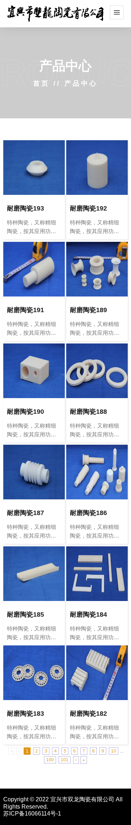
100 (50, 759)
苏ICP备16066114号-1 (32, 813)
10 (113, 751)
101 (64, 759)
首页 (41, 83)
